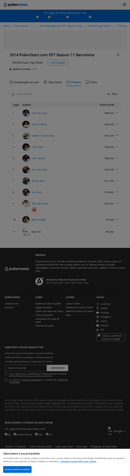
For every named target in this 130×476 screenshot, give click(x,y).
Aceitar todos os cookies (17, 469)
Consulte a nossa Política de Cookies (78, 461)
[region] (65, 462)
